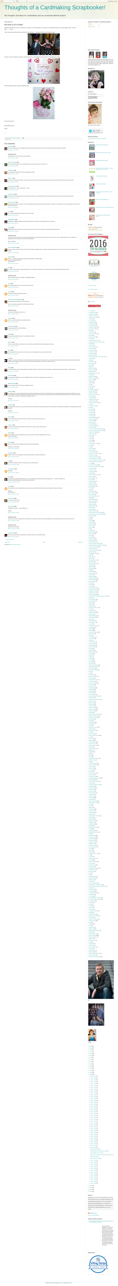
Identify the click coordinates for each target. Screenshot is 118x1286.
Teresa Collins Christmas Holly (96, 884)
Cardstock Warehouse (94, 402)
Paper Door (91, 697)
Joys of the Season (93, 625)
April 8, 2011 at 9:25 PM (13, 223)
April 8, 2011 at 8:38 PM (13, 207)
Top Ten (91, 907)
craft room (91, 450)
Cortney (91, 442)
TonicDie (91, 906)
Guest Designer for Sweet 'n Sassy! (103, 152)
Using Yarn (91, 917)
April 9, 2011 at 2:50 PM (13, 379)
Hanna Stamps (92, 573)
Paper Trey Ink (92, 707)
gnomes (91, 558)
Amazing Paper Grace (94, 340)
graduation (91, 561)
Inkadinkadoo (92, 610)
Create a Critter (92, 455)
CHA (90, 407)
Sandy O (10, 342)
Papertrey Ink (92, 710)
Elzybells (91, 507)
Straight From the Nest (94, 853)
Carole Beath (11, 498)
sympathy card (92, 869)
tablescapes (91, 871)
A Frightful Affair (92, 323)
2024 (90, 1050)
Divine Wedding (92, 486)
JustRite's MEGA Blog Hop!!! (102, 160)
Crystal (9, 227)
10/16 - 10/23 (93, 1094)
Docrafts (91, 487)
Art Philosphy (92, 353)
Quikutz (90, 750)
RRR (90, 761)
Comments (92, 26)
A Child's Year (92, 322)
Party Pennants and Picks (94, 714)
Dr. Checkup (91, 494)
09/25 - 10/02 (93, 1100)
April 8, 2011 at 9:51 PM (13, 231)
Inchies (90, 609)
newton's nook (92, 681)
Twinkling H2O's (92, 914)
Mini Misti (91, 660)
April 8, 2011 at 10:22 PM (13, 243)
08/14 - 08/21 (93, 1111)
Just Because (92, 627)
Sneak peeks (92, 810)
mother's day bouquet (93, 665)
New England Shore (93, 679)
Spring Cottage (92, 830)
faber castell (91, 515)
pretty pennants (92, 730)
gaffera (61, 1282)
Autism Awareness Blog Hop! (102, 144)
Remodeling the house (94, 758)
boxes (90, 387)
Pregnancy (91, 728)
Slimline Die (91, 809)
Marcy (9, 367)
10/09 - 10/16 (93, 1096)
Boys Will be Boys (93, 389)
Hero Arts (91, 586)
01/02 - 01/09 (93, 1183)
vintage (90, 924)
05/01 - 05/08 (93, 1140)
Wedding (91, 932)
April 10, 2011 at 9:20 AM (13, 456)
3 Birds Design (92, 314)
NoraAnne (10, 146)
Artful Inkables (92, 355)
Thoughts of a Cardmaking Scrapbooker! (54, 7)
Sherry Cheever (11, 202)
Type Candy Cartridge (94, 915)
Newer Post (7, 542)
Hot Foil (90, 597)
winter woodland (92, 947)
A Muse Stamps (92, 325)
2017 (90, 1063)
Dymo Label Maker (93, 496)
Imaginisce (91, 606)
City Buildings (92, 424)
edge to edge (92, 504)
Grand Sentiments (93, 563)
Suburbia (91, 856)
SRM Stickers (92, 835)
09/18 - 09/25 (93, 1102)
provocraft (91, 740)
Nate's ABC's (92, 674)
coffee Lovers (92, 433)
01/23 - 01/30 (93, 1177)
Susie (9, 283)
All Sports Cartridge (93, 333)
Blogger (70, 1282)
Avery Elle (91, 358)
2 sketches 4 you (92, 312)
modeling (91, 661)
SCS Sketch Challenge (94, 781)
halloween (91, 568)
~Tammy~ (10, 425)
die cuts (90, 479)
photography (92, 722)
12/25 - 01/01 (93, 1076)
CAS (90, 404)
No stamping (92, 684)
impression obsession (94, 607)
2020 (90, 1057)
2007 (90, 1191)
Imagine (91, 604)
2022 (90, 1053)
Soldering (91, 814)
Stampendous (92, 840)
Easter (90, 497)
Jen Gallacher (11, 469)
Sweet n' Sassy (92, 865)
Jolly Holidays (92, 620)
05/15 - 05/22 (93, 1136)
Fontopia (91, 537)
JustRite (91, 630)
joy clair (90, 624)
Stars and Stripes (93, 846)
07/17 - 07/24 (93, 1119)
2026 (90, 1046)
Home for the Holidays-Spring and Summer (98, 596)
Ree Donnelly (11, 506)
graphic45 (91, 566)
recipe (90, 756)
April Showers (92, 350)
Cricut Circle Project (93, 465)
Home (44, 542)
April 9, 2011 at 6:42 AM (13, 321)
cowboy (90, 445)
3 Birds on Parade (93, 315)
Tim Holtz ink (92, 901)
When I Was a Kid (93, 933)
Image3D (91, 602)
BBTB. (90, 366)
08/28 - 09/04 (93, 1108)
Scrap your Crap (92, 776)
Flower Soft (91, 533)
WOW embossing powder (94, 953)
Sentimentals (92, 786)
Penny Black (92, 719)
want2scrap (91, 927)
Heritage (91, 584)
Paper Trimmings (93, 709)
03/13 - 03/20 (93, 1164)
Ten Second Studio (93, 883)
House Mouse (92, 601)
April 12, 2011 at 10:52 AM (13, 482)
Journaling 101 (92, 622)
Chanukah (91, 415)
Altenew (91, 335)
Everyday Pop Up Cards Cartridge (96, 514)
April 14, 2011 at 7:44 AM (13, 512)
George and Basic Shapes (95, 543)
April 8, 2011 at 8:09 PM (13, 182)
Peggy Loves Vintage (93, 717)
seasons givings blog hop (94, 784)
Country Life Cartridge (94, 443)
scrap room (91, 774)
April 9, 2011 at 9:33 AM (13, 353)
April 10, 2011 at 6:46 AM (13, 448)
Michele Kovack (93, 1213)
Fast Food (91, 522)
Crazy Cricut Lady (12, 162)
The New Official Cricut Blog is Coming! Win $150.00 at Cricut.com (104, 169)
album (90, 330)
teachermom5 (11, 533)
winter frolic (91, 943)
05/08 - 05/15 (93, 1138)
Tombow (91, 902)
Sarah (9, 211)
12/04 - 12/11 (93, 1081)
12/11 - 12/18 (93, 1079)
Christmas (91, 420)
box (90, 384)
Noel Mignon (92, 687)
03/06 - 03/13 (93, 1166)
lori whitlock (91, 650)
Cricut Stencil (92, 468)
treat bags (91, 909)
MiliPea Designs (11, 383)
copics (90, 440)
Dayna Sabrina (11, 326)
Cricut (90, 463)
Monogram (91, 663)
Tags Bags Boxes (93, 876)
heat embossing (92, 579)
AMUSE (91, 343)
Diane (9, 350)
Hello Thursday (92, 581)
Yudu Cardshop (92, 955)
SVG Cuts (91, 863)
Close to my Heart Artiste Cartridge (96, 430)
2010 (90, 1185)
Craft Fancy (91, 448)
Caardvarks (91, 397)
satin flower (91, 768)
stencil (90, 848)
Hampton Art (91, 571)
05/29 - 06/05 (93, 1132)
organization (92, 691)
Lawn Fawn (91, 638)
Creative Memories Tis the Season (96, 460)
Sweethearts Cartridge (94, 868)
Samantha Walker (93, 764)
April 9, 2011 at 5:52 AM (13, 295)
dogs (90, 489)
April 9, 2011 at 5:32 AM (13, 287)
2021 (90, 1055)
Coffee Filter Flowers (93, 432)
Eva (9, 267)
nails (90, 673)
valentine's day (92, 920)
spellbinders (91, 824)
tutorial (90, 912)
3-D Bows (91, 319)
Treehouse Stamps (93, 910)
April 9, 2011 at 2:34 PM (13, 371)
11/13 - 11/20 (93, 1087)
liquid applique (92, 645)
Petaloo (90, 720)
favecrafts (91, 527)
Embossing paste (93, 510)
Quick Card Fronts (93, 745)
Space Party (91, 819)
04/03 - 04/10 (93, 1147)
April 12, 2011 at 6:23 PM (13, 494)
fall (89, 519)
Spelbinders (91, 822)
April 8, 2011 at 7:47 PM (13, 173)
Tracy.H (9, 417)
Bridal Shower (92, 391)
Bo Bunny (91, 383)
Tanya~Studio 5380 (12, 247)
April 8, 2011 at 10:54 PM (13, 252)
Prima (90, 732)
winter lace (91, 945)
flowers (90, 535)
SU (89, 855)
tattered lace (91, 879)
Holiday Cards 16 (93, 592)
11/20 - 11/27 (93, 1085)
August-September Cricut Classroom (97, 356)
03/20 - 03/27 (93, 1162)
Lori (9, 461)
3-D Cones (91, 320)
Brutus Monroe (92, 392)
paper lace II (91, 702)
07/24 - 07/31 (93, 1117)
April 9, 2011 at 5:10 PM (13, 400)
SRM (90, 833)
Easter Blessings (92, 501)
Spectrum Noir (92, 820)
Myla (90, 671)
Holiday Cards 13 (93, 591)
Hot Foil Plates (92, 599)
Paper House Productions (94, 699)
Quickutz (91, 746)
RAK (90, 753)
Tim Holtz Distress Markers (95, 899)
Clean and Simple (93, 425)
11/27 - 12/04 (93, 1083)
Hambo (90, 569)
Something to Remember (94, 815)
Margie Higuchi (11, 219)
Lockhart (91, 648)
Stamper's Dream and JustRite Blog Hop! (105, 207)
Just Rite (91, 628)
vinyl (90, 925)
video (90, 922)
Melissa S (10, 178)
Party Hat (91, 712)
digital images (92, 481)
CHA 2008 (91, 409)
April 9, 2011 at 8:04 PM (13, 428)
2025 (90, 1048)
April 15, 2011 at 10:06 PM (13, 528)
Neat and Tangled (93, 676)
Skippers (91, 807)
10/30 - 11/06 (93, 1091)
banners (91, 364)
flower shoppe (92, 532)
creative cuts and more (94, 456)
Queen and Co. (92, 743)
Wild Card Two (92, 940)
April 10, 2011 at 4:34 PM (13, 472)
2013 (90, 1070)
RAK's (90, 755)
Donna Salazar (92, 492)
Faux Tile (91, 525)
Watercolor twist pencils (94, 930)
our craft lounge (92, 694)
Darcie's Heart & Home (94, 474)
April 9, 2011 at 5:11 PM (13, 412)
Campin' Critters (92, 401)
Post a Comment (10, 539)
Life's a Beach (92, 643)
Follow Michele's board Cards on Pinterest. (97, 138)
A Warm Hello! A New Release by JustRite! (99, 1151)
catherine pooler (92, 406)
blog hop (91, 381)
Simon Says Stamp (93, 801)
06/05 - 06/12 (93, 1130)
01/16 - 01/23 (93, 1179)
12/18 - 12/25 (93, 1077)
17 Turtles (91, 310)
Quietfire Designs (93, 748)
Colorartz (91, 435)
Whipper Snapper (93, 937)
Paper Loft (91, 704)
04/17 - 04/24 (93, 1143)
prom (90, 737)
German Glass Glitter (93, 546)
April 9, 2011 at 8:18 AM (13, 345)
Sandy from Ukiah (12, 186)
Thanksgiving (92, 891)
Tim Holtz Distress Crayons (95, 897)
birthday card (92, 376)
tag (89, 874)
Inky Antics (91, 614)
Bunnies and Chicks (93, 394)
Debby (9, 334)
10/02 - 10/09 (93, 1098)
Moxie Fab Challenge (93, 666)
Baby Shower (92, 361)
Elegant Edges (92, 506)
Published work (92, 742)
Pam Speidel (11, 375)
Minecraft (91, 658)
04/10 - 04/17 (93, 1145)
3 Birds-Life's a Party (93, 317)
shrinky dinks (92, 796)
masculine (91, 653)
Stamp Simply (92, 838)
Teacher (91, 881)
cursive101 (91, 469)
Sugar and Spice (92, 858)
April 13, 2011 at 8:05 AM (13, 502)
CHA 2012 (91, 412)
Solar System (92, 812)
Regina (9, 433)
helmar (90, 583)
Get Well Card (92, 548)
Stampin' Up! (92, 843)
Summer (91, 860)
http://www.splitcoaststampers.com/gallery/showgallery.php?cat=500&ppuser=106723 (101, 1221)
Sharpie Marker (92, 792)
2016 (90, 1065)
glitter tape (91, 556)
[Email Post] (23, 137)
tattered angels (92, 878)
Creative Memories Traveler (95, 461)
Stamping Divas (92, 845)
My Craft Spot (92, 668)
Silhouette (91, 797)
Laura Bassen (92, 637)
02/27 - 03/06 (93, 1168)
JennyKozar (11, 170)
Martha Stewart (92, 651)
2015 (90, 1066)
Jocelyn (10, 442)
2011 (90, 1074)
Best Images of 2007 (93, 373)
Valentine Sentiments (93, 919)
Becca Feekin (92, 369)
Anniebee (10, 391)
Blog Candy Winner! (94, 1156)
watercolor (91, 929)
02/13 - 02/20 (93, 1172)
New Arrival (91, 678)
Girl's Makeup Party (93, 553)
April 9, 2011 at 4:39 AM (13, 279)
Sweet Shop (91, 866)
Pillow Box (91, 724)
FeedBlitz (95, 98)
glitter (90, 555)
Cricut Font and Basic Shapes (95, 466)
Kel (9, 358)
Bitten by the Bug (92, 378)
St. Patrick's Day (92, 837)
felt (89, 528)
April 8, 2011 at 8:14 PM (13, 189)
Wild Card (91, 938)
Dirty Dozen (91, 483)
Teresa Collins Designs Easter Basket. (97, 886)
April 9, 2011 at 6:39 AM (13, 314)
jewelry (90, 619)
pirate (90, 725)
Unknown (10, 257)
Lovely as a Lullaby (92, 285)
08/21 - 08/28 (93, 1109)
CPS (90, 447)
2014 (90, 1068)
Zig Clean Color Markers (94, 956)
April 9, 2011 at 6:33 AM (13, 305)
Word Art (91, 948)
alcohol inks (91, 332)
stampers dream (92, 842)
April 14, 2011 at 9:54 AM (13, 520)
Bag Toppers (92, 363)
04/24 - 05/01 (93, 1141)
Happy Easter (92, 576)
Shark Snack (92, 791)
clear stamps (92, 427)
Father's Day (92, 524)
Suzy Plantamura (93, 861)
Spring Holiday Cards (93, 832)
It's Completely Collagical (93, 289)
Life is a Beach (92, 642)
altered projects (92, 337)
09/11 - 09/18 (93, 1104)
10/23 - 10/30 (93, 1093)
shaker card (91, 789)
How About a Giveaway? (101, 184)
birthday (91, 374)
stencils (90, 850)
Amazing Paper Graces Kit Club (96, 342)
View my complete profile (93, 1215)
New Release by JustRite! (96, 1158)
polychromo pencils (93, 727)
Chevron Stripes (92, 419)
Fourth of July (92, 538)
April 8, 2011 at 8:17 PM (13, 198)
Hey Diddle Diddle (93, 587)
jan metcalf (10, 453)
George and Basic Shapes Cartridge (97, 545)
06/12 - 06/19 (93, 1128)
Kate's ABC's (92, 633)
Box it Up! (91, 386)
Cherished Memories (93, 417)
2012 (90, 1072)
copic (90, 437)
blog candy (91, 379)
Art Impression (92, 351)
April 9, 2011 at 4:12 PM (13, 387)
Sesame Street (92, 787)
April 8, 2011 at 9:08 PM (13, 215)
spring (90, 828)
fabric (90, 517)
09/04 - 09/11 (93, 1106)
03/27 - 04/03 (93, 1160)
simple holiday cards (93, 802)
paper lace (91, 701)
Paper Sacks (92, 705)
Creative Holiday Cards (94, 458)
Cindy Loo (91, 422)
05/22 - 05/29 (93, 1134)
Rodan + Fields (92, 760)
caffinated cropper (93, 399)
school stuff (91, 769)
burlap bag (91, 396)
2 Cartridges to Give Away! (101, 176)
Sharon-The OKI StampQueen (14, 299)
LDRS (90, 640)
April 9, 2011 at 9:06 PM (13, 438)
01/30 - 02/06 (93, 1175)
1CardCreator (11, 194)
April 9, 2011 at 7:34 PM (13, 420)
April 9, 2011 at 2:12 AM (13, 263)
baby (90, 360)
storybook (91, 851)
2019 (90, 1059)
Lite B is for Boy (92, 646)
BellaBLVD (91, 371)
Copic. (90, 438)
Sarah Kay (91, 766)
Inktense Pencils (92, 612)
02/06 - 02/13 (93, 1174)
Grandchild (91, 565)
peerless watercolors (93, 715)
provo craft (91, 738)
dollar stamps (92, 491)
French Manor (92, 540)
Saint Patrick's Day (93, 763)
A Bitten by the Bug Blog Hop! (102, 199)
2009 (90, 1187)
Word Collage (92, 951)
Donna (9, 486)
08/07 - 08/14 (93, 1113)
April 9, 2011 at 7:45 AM (13, 330)
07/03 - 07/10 (93, 1123)
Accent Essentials (93, 328)
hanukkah (91, 574)
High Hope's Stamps (93, 589)
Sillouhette (91, 799)
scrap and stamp (92, 773)
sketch (90, 805)
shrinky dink (91, 794)
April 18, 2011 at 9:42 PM (13, 536)
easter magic (92, 502)
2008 (90, 1189)
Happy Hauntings (93, 578)
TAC (90, 873)
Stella (9, 476)
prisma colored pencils (94, 735)
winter (90, 942)
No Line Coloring (93, 683)
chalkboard (91, 414)
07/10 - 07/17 (93, 1121)
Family (9, 139)
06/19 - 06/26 (93, 1126)
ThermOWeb (92, 894)
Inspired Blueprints (93, 615)
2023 (90, 1051)
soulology (91, 817)
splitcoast (91, 825)
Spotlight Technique (93, 827)
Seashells (91, 783)
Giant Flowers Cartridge (94, 550)
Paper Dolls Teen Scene (94, 696)
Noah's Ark (91, 686)
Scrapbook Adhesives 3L (94, 778)
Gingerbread (92, 551)
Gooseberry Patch (93, 560)
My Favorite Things (93, 669)
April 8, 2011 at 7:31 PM (13, 150)
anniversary (91, 348)
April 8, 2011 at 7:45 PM (13, 158)
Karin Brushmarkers (93, 632)
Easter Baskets (92, 499)
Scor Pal (91, 771)
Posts (91, 24)
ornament (91, 692)
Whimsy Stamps (92, 935)
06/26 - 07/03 (93, 1125)
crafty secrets (92, 451)
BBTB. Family (92, 368)
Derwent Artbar (92, 478)
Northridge (91, 689)
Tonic (90, 904)
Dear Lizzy (91, 476)
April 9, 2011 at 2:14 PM (13, 363)
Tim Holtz (91, 896)
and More (91, 345)
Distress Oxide (92, 484)
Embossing (91, 509)
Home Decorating (93, 594)
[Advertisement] (96, 39)
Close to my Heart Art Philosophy (96, 428)
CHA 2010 (91, 410)
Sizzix (90, 804)
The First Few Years (93, 892)
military (90, 656)
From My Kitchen (92, 542)
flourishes (91, 530)
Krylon (90, 635)
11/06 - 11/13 (93, 1089)
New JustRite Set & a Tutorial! (96, 1153)
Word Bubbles (92, 950)
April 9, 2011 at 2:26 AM (13, 271)
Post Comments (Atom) (15, 544)
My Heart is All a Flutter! (95, 1149)
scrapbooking (92, 779)
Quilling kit (91, 751)
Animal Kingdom (92, 346)
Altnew (90, 338)
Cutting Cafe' (92, 471)
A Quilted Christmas (93, 327)
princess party (92, 733)
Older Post (80, 542)
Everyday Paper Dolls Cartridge (96, 512)
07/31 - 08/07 (93, 1115)
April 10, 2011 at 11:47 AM (13, 464)
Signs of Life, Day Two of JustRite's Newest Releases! (102, 1154)
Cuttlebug (91, 473)
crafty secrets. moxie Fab (94, 453)
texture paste (92, 889)
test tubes (91, 888)
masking (91, 655)
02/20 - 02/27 (93, 1170)
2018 (90, 1061)
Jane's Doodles (92, 617)
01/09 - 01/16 (93, 1181)
